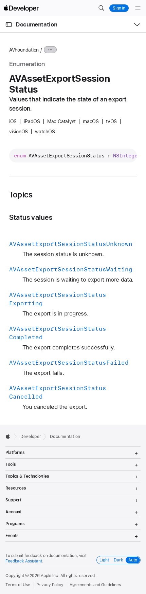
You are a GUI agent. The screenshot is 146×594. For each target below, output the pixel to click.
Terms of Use (17, 584)
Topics (21, 194)
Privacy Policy (49, 584)
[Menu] (138, 8)
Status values (30, 217)
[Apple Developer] (21, 8)
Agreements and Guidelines (95, 584)
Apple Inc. (50, 575)
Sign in (119, 8)
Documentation (36, 24)
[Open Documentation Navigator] (9, 25)
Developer (30, 436)
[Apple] (9, 436)
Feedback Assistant (23, 561)
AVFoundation (24, 50)
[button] (101, 8)
